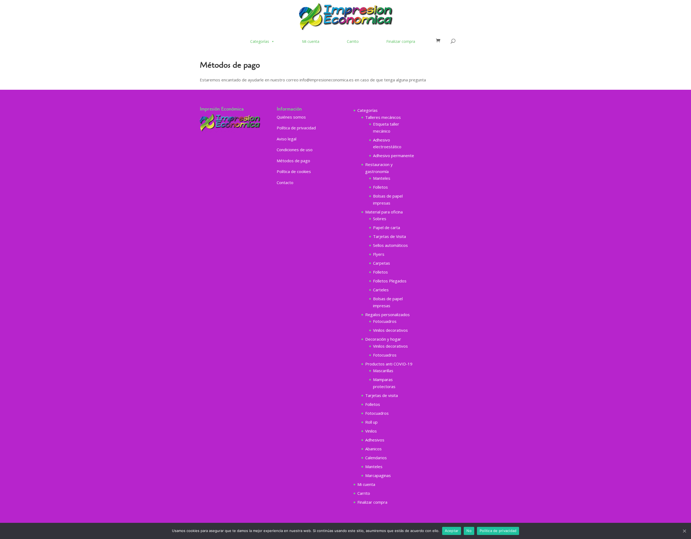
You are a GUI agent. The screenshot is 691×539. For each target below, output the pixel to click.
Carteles (381, 289)
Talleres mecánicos (383, 117)
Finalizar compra (400, 41)
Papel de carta (386, 227)
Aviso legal (286, 138)
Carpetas (381, 263)
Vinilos (371, 431)
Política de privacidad (296, 127)
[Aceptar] (684, 531)
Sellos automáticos (390, 245)
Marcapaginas (378, 475)
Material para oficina (384, 212)
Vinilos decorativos (390, 330)
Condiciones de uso (295, 149)
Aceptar (452, 530)
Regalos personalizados (387, 314)
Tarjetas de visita (381, 395)
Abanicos (373, 448)
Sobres (379, 218)
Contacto (285, 182)
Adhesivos (374, 440)
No (469, 530)
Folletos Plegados (390, 281)
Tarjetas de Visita (389, 236)
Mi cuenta (310, 41)
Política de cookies (294, 171)
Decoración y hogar (383, 339)
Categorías (259, 41)
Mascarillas (383, 370)
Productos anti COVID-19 (388, 364)
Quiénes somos (291, 117)
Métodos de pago (293, 160)
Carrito (353, 41)
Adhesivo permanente (393, 155)
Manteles (381, 178)
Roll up (371, 422)
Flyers (378, 254)
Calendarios (376, 457)
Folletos (380, 187)
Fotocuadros (385, 321)
